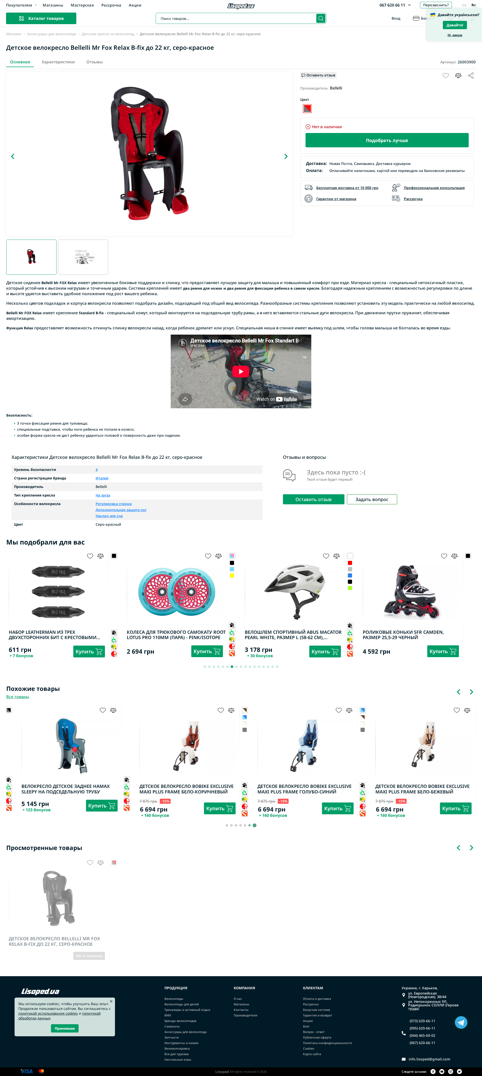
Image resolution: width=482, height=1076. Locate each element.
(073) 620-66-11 (422, 1021)
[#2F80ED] (232, 575)
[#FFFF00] (114, 575)
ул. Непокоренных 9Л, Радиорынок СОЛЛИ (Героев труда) (433, 1005)
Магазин (13, 34)
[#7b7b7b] (468, 563)
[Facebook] (433, 1072)
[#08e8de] (468, 569)
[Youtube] (441, 1072)
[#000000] (114, 563)
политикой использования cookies (48, 1013)
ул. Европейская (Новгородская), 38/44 (427, 995)
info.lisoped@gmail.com (429, 1059)
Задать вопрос (371, 499)
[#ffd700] (468, 575)
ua (464, 5)
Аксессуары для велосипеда (51, 34)
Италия (102, 478)
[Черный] (307, 108)
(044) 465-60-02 (422, 1035)
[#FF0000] (232, 563)
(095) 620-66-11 (422, 1028)
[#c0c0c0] (232, 569)
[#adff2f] (232, 588)
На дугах (103, 495)
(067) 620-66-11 (422, 1043)
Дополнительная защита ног (121, 509)
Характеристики (58, 62)
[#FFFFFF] (232, 723)
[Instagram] (450, 1072)
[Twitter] (459, 1072)
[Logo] (241, 7)
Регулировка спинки (114, 504)
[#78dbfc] (114, 569)
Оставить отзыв (313, 499)
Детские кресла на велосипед (108, 34)
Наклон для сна (109, 515)
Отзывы (94, 62)
